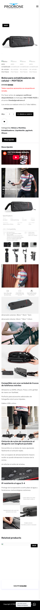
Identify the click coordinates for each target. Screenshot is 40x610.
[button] (17, 577)
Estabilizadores (7, 130)
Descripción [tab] (9, 140)
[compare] (28, 577)
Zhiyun (4, 133)
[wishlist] (4, 121)
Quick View (22, 577)
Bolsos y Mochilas (18, 128)
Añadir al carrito (25, 114)
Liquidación (20, 130)
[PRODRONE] (13, 6)
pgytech (29, 130)
